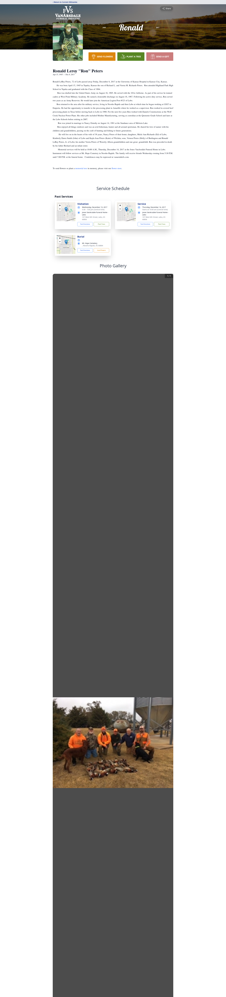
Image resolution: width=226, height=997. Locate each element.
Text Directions (85, 224)
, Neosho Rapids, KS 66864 (92, 245)
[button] (66, 209)
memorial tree (81, 168)
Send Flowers (101, 250)
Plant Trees (101, 224)
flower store (116, 168)
